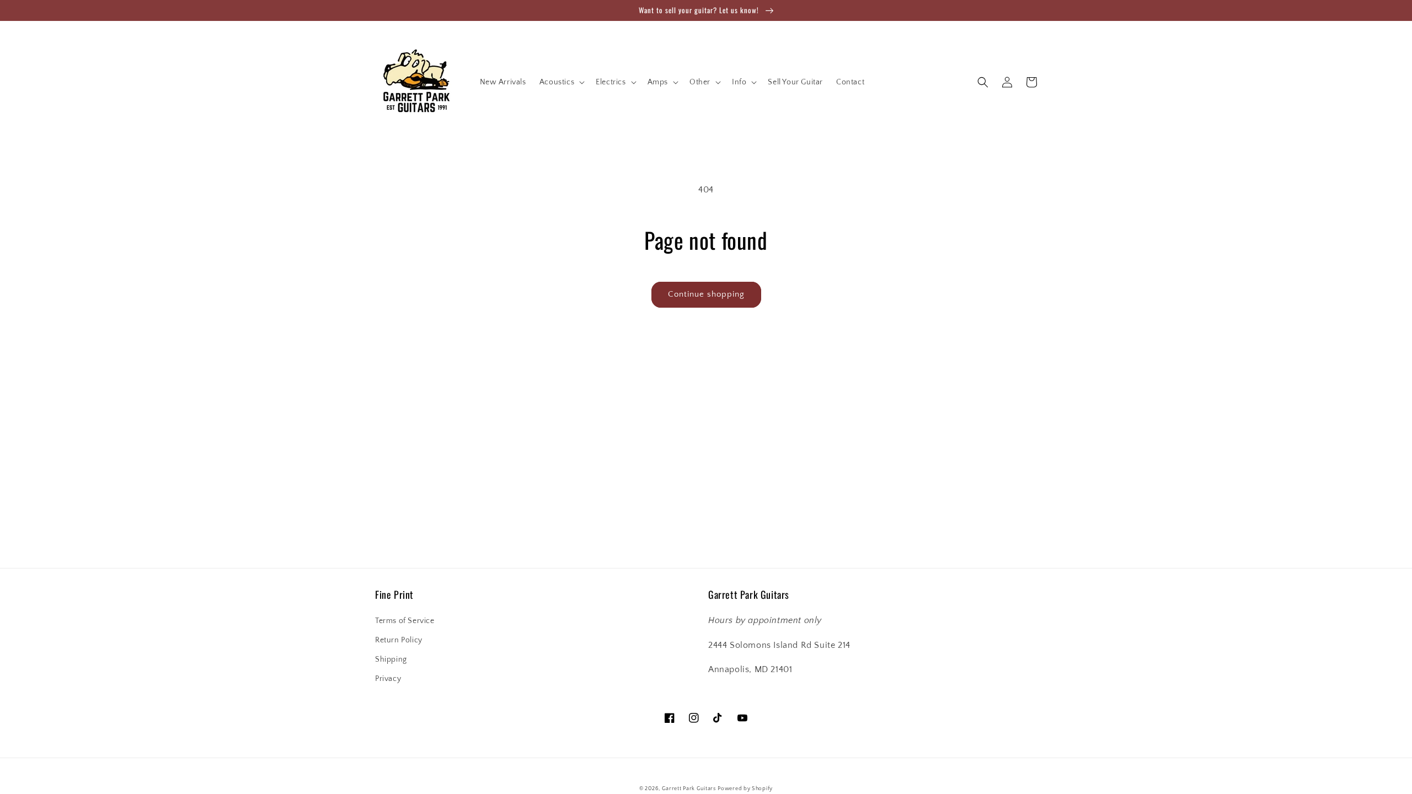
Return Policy (398, 640)
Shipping (391, 659)
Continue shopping (706, 294)
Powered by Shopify (745, 789)
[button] (561, 82)
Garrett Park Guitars (689, 789)
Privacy (388, 678)
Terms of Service (405, 620)
